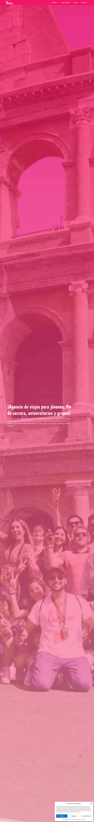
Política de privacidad (75, 819)
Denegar (74, 816)
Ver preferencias (86, 816)
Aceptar (62, 816)
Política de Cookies (66, 819)
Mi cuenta (84, 2)
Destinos (54, 2)
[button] (91, 803)
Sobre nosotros (65, 2)
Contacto (75, 2)
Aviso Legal (83, 819)
